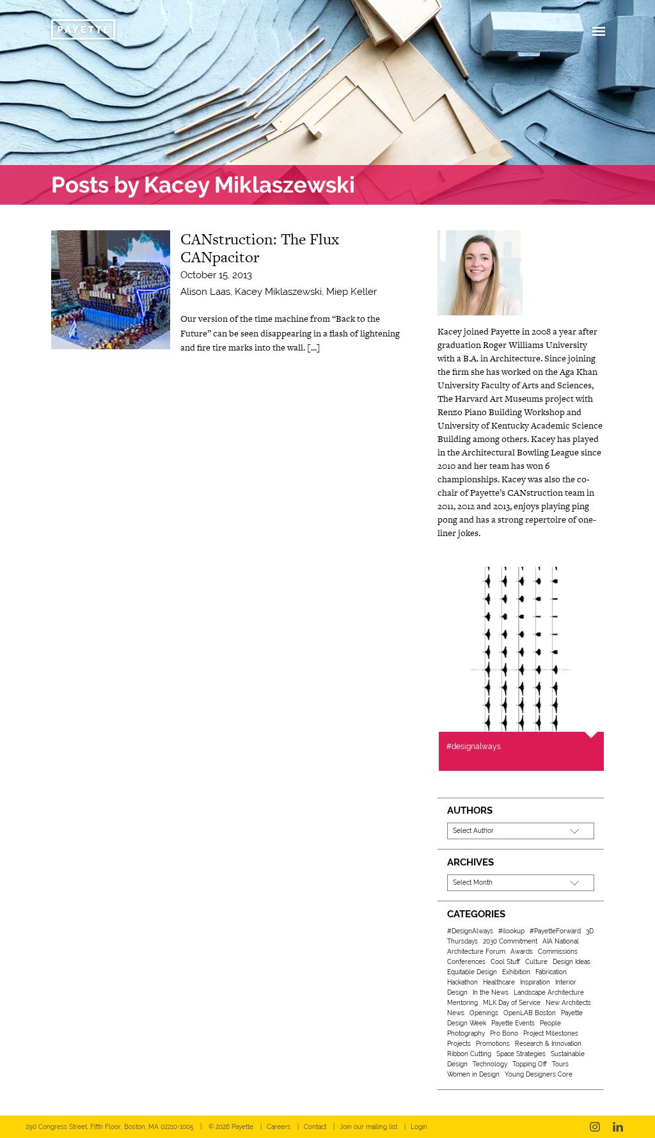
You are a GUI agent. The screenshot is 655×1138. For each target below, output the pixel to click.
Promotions (493, 1043)
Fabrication (551, 972)
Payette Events (513, 1023)
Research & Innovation (548, 1043)
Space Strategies (521, 1053)
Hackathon (462, 982)
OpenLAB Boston (529, 1012)
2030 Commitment (510, 941)
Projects (459, 1043)
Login (419, 1126)
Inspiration (535, 982)
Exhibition (516, 972)
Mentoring (462, 1002)
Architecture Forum (476, 951)
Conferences (466, 961)
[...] (313, 347)
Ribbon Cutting (469, 1053)
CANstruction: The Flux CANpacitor (259, 247)
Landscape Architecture (549, 992)
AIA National (560, 941)
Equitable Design (472, 972)
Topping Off (529, 1064)
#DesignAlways (470, 931)
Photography (466, 1033)
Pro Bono (504, 1033)
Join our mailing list (368, 1126)
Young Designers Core (538, 1074)
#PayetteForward (555, 931)
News (455, 1012)
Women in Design (473, 1074)
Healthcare (499, 982)
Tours (560, 1064)
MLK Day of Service (512, 1002)
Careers (278, 1126)
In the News (491, 992)
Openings (484, 1012)
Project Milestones (550, 1033)
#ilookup (511, 931)
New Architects (568, 1002)
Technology (490, 1064)
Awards (521, 951)
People (550, 1023)
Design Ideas (571, 961)
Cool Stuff (505, 961)
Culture (536, 961)
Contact (315, 1126)
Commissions (558, 951)
